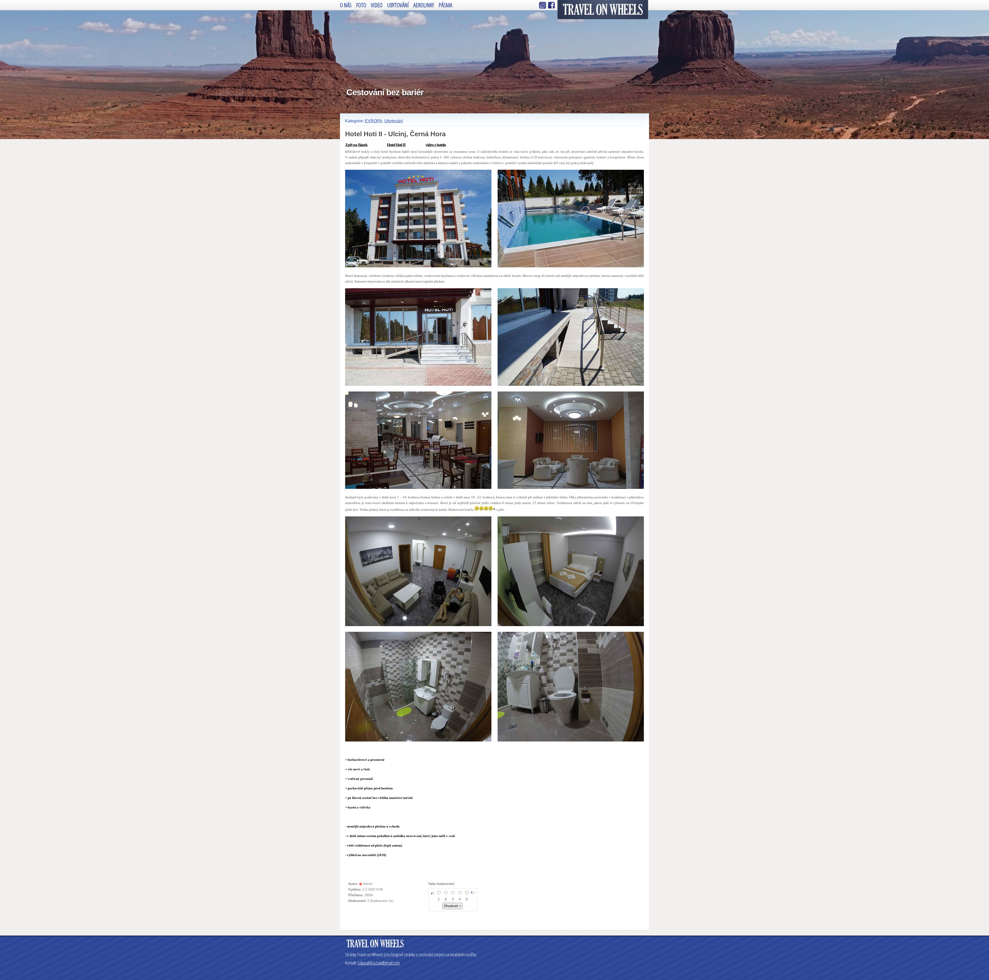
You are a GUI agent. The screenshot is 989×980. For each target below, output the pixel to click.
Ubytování (398, 5)
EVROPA (373, 121)
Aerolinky (423, 5)
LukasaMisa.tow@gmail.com (379, 963)
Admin (367, 884)
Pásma (445, 5)
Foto (361, 5)
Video (376, 5)
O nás (346, 5)
